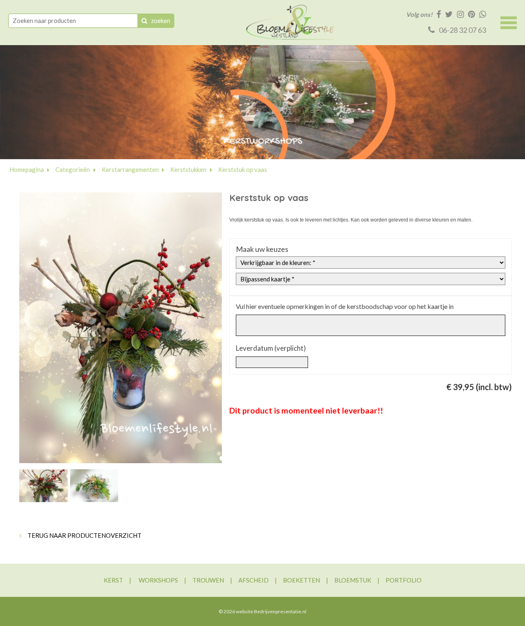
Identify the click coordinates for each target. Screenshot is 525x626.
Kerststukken (188, 169)
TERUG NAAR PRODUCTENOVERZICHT (84, 535)
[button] (508, 21)
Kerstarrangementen (130, 169)
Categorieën (72, 169)
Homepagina (26, 169)
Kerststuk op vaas (242, 169)
